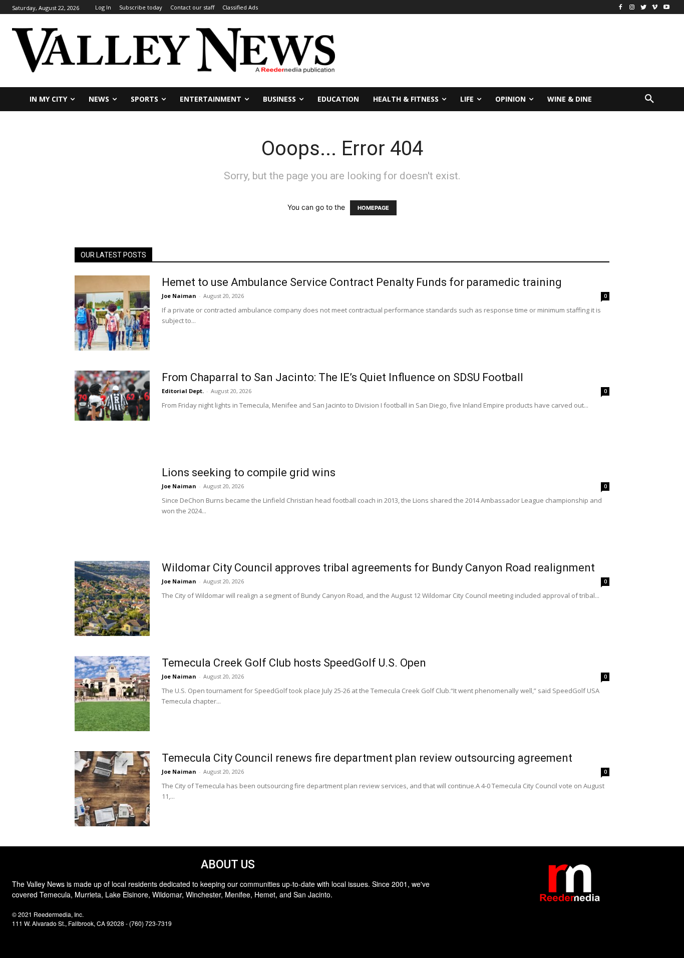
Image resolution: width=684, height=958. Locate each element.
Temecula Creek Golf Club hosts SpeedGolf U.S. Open (294, 663)
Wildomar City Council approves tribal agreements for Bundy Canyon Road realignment (378, 567)
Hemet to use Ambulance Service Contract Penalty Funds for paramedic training (362, 282)
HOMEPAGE (373, 207)
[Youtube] (666, 7)
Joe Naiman (179, 295)
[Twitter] (643, 7)
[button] (649, 99)
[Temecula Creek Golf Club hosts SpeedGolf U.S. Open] (112, 693)
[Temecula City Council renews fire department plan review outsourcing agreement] (112, 788)
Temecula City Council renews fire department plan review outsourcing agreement (367, 758)
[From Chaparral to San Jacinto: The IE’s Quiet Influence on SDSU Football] (112, 396)
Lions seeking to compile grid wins (248, 472)
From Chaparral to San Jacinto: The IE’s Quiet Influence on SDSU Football (342, 377)
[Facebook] (620, 7)
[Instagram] (632, 7)
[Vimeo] (654, 7)
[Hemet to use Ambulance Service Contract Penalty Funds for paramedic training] (112, 313)
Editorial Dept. (183, 391)
